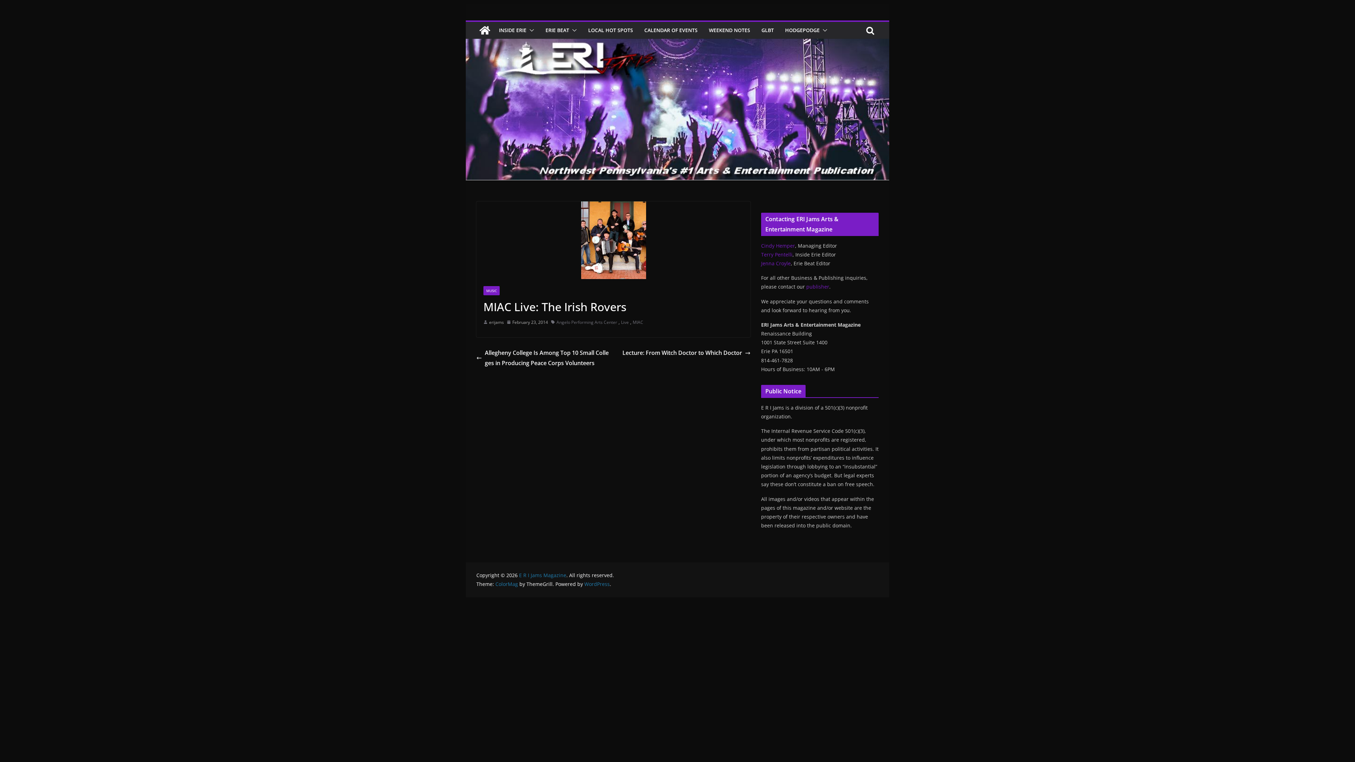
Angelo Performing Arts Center (586, 322)
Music (491, 290)
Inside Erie (512, 30)
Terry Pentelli (777, 254)
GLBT (767, 30)
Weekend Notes (729, 30)
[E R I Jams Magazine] (484, 30)
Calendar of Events (671, 30)
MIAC (638, 322)
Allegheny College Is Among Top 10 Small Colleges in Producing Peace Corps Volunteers (547, 358)
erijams (496, 322)
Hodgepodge (802, 30)
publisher (817, 286)
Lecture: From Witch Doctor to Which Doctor (682, 353)
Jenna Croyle (776, 263)
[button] (530, 30)
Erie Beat (557, 30)
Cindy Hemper (778, 245)
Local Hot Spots (610, 30)
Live (625, 322)
